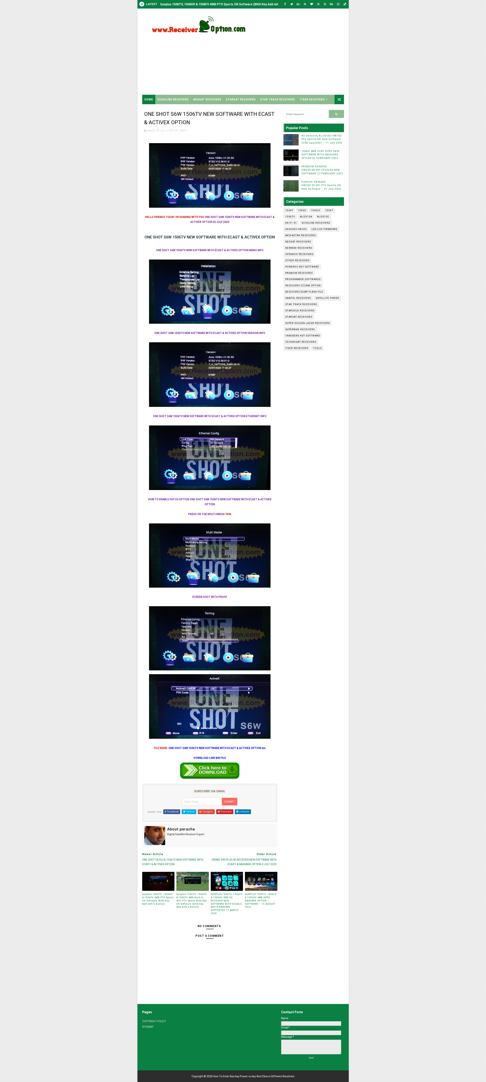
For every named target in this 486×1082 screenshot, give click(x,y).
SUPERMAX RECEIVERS (300, 329)
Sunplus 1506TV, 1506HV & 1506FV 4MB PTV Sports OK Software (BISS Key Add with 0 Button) (227, 4)
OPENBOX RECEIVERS (299, 254)
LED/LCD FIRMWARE (324, 229)
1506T (329, 210)
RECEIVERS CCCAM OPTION (303, 285)
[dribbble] (318, 4)
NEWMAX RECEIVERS (298, 248)
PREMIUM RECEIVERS (299, 273)
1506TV (183, 130)
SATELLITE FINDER (327, 298)
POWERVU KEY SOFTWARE (302, 266)
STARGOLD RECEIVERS (300, 310)
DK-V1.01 (291, 223)
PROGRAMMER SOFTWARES (303, 279)
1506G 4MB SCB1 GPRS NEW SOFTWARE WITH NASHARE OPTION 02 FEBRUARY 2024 (320, 154)
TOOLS (317, 348)
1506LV (315, 210)
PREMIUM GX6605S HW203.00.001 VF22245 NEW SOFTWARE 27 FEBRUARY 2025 (322, 170)
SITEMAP (148, 1026)
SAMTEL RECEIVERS (298, 298)
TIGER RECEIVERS (312, 99)
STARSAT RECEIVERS (241, 99)
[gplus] (298, 4)
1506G (302, 210)
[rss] (305, 4)
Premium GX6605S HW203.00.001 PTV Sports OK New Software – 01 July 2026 (321, 185)
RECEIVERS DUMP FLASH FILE (304, 291)
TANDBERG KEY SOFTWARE (302, 335)
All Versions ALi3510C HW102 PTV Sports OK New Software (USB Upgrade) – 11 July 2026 (321, 139)
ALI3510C (323, 216)
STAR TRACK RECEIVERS (277, 99)
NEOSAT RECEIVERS (207, 99)
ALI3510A (306, 216)
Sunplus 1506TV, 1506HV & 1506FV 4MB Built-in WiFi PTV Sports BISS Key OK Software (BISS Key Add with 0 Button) (191, 900)
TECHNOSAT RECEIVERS (300, 342)
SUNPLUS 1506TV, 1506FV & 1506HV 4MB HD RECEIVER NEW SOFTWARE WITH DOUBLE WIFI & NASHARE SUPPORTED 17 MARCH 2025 (226, 904)
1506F (289, 210)
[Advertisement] (274, 62)
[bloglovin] (312, 4)
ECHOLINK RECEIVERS (173, 99)
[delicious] (345, 4)
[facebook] (285, 4)
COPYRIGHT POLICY (154, 1021)
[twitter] (292, 4)
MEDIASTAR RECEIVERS (300, 235)
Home (148, 99)
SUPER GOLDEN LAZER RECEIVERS (307, 323)
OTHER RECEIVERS (297, 260)
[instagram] (338, 4)
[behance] (332, 4)
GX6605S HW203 (296, 229)
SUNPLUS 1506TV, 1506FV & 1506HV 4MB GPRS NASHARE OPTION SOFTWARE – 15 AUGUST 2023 (260, 900)
